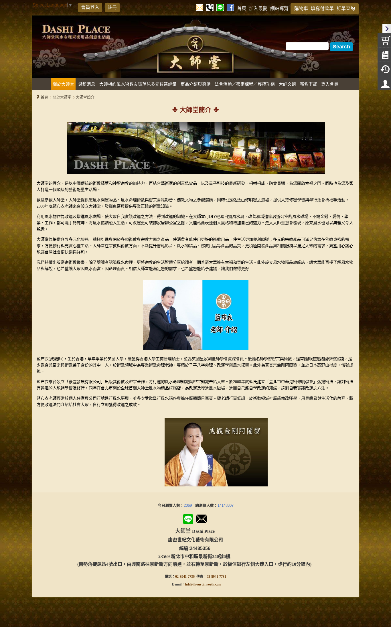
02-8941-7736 (185, 577)
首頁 (44, 97)
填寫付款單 (322, 8)
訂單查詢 (346, 8)
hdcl (188, 584)
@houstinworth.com (206, 584)
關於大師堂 (62, 97)
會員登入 (90, 7)
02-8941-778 (215, 577)
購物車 (301, 8)
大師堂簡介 (85, 97)
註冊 (112, 7)
